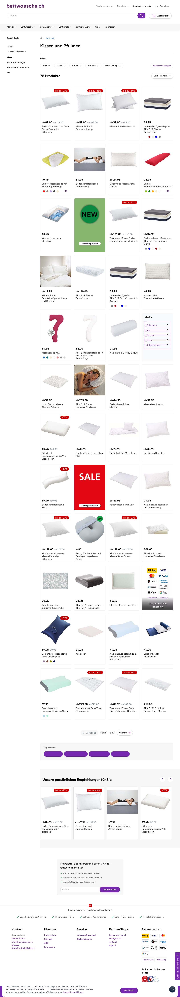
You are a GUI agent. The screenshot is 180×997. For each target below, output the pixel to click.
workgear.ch (115, 938)
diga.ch (112, 945)
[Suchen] (141, 15)
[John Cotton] (158, 341)
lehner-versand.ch (117, 935)
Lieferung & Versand (86, 935)
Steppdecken (120, 754)
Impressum (49, 947)
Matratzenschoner (76, 754)
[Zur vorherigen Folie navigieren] (162, 779)
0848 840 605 (18, 938)
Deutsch (137, 6)
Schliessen (129, 990)
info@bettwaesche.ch (22, 942)
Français (147, 6)
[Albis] (158, 336)
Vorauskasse (148, 960)
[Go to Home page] (25, 6)
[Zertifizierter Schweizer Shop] (145, 979)
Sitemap (48, 939)
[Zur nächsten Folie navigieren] (170, 779)
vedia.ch (113, 942)
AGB (46, 943)
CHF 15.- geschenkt (177, 968)
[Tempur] (158, 331)
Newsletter (122, 6)
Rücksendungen (84, 939)
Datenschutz (50, 935)
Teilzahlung (161, 960)
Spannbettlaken (99, 754)
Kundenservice (103, 6)
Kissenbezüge (53, 754)
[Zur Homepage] (41, 38)
